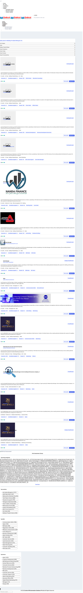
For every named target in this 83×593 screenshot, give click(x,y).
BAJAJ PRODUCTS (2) (54, 471)
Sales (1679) (5, 557)
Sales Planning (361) (7, 544)
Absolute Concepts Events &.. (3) (8, 461)
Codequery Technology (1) (12, 479)
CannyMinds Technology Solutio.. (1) (47, 475)
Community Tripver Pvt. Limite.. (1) (41, 479)
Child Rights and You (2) (12, 478)
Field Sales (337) (6, 548)
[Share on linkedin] (4, 108)
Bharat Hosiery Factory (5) (21, 472)
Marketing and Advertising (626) (10, 561)
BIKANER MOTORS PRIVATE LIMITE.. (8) (37, 472)
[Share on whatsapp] (2, 108)
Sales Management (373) (9, 542)
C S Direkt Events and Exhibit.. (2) (14, 475)
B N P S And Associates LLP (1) (31, 471)
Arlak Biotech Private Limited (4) (24, 466)
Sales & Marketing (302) (8, 576)
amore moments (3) (64, 463)
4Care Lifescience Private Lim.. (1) (21, 459)
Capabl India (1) (11, 476)
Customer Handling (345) (9, 546)
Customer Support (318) (8, 574)
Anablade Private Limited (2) (39, 465)
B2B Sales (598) (6, 526)
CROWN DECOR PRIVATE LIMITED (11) (58, 481)
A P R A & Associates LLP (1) (51, 459)
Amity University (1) (53, 463)
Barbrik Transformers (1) (66, 471)
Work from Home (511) (8, 509)
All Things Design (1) (11, 463)
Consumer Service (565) (8, 565)
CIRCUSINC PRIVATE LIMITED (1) (26, 478)
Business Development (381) (10, 568)
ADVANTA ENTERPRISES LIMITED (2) (49, 461)
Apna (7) (48, 465)
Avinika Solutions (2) (40, 469)
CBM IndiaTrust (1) (54, 476)
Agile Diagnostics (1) (64, 461)
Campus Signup (9, 12)
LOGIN (35, 15)
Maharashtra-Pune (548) (9, 505)
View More (37, 484)
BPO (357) (5, 570)
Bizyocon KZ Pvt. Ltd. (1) (54, 472)
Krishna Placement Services (9, 348)
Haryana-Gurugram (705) (9, 500)
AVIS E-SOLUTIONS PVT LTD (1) (53, 469)
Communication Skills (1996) (9, 522)
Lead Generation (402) (8, 541)
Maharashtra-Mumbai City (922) (10, 496)
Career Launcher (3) (28, 476)
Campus (5, 7)
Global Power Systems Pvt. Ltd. (9, 219)
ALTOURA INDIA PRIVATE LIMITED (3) (25, 463)
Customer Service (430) (8, 539)
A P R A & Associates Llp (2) (36, 459)
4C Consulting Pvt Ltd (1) (6, 459)
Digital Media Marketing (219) (10, 580)
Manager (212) (6, 582)
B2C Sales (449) (6, 537)
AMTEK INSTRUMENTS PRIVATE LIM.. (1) (21, 465)
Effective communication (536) (10, 529)
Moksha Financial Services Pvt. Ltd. (10, 243)
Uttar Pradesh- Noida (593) (9, 503)
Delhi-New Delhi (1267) (8, 494)
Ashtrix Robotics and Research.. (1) (38, 468)
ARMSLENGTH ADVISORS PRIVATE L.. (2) (42, 466)
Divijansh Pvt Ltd (6, 65)
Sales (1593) (5, 524)
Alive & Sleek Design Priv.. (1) (55, 462)
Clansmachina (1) (61, 478)
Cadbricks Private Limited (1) (30, 475)
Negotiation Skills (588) (8, 527)
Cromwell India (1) (43, 481)
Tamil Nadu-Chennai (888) (9, 498)
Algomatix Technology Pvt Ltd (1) (39, 462)
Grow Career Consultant (8, 262)
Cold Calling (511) (7, 531)
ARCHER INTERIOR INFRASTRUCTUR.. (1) (61, 465)
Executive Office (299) (8, 578)
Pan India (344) (6, 511)
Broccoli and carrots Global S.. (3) (51, 473)
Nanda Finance (6, 183)
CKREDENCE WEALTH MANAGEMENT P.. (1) (45, 478)
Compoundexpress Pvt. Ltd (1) (58, 479)
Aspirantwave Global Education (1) (56, 468)
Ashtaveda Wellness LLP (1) (22, 468)
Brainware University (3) (28, 473)
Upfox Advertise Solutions (8, 279)
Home (4, 3)
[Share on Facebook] (1, 108)
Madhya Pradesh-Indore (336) (10, 513)
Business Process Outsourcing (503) (11, 567)
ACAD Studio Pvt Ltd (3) (22, 461)
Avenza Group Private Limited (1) (26, 469)
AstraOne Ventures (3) (12, 469)
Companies (5, 5)
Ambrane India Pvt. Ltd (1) (41, 463)
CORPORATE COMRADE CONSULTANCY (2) (28, 481)
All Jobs (5, 4)
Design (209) (6, 584)
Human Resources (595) (8, 563)
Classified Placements (7, 373)
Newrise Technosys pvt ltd (8, 146)
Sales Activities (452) (7, 535)
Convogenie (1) (69, 479)
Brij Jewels (5, 325)
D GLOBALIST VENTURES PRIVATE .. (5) (19, 482)
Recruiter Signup (9, 10)
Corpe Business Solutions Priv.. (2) (8, 481)
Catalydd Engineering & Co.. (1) (41, 476)
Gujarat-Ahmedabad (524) (9, 507)
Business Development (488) (10, 533)
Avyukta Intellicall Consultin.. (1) (16, 471)
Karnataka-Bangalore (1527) (9, 492)
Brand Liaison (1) (38, 473)
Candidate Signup (10, 9)
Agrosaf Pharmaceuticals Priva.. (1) (22, 462)
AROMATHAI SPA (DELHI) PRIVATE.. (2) (61, 466)
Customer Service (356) (8, 572)
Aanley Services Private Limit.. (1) (66, 459)
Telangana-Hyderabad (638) (9, 501)
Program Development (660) (10, 559)
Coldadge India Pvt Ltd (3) (25, 479)
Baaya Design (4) (44, 471)
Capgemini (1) (18, 476)
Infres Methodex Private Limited (10, 299)
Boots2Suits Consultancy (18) (13, 473)
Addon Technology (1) (34, 461)
